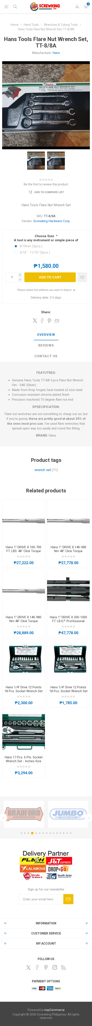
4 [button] (32, 833)
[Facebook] (37, 967)
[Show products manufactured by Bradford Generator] (24, 814)
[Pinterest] (46, 967)
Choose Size (45, 236)
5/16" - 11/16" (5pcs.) (35, 252)
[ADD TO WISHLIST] (82, 277)
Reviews (46, 345)
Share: (46, 312)
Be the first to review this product (46, 184)
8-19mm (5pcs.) (31, 246)
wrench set (42, 470)
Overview (46, 335)
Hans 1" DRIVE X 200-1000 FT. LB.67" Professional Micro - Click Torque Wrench (68, 623)
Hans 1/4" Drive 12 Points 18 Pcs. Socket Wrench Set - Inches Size (23, 691)
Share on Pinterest (49, 320)
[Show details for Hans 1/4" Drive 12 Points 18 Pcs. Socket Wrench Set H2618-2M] (68, 660)
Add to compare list (49, 192)
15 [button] (70, 833)
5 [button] (36, 833)
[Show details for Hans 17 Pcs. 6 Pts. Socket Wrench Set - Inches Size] (23, 730)
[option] (23, 814)
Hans (56, 53)
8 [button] (46, 833)
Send (68, 899)
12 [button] (60, 833)
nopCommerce (54, 1010)
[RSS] (63, 967)
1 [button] (21, 833)
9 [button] (50, 833)
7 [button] (43, 833)
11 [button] (57, 833)
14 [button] (67, 833)
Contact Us (46, 356)
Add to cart (50, 277)
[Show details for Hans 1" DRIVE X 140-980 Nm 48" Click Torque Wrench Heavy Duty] (68, 520)
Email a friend (57, 320)
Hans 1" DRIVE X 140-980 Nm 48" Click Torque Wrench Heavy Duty (68, 551)
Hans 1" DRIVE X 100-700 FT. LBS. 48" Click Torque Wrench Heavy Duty (23, 551)
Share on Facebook (42, 320)
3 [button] (28, 833)
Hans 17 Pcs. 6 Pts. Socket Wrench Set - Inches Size (24, 759)
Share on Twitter (35, 320)
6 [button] (39, 833)
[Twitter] (28, 967)
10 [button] (53, 833)
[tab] (46, 335)
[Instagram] (54, 967)
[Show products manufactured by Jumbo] (68, 814)
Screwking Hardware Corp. (51, 221)
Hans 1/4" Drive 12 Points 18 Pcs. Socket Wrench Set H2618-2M (68, 691)
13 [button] (63, 833)
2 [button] (24, 833)
